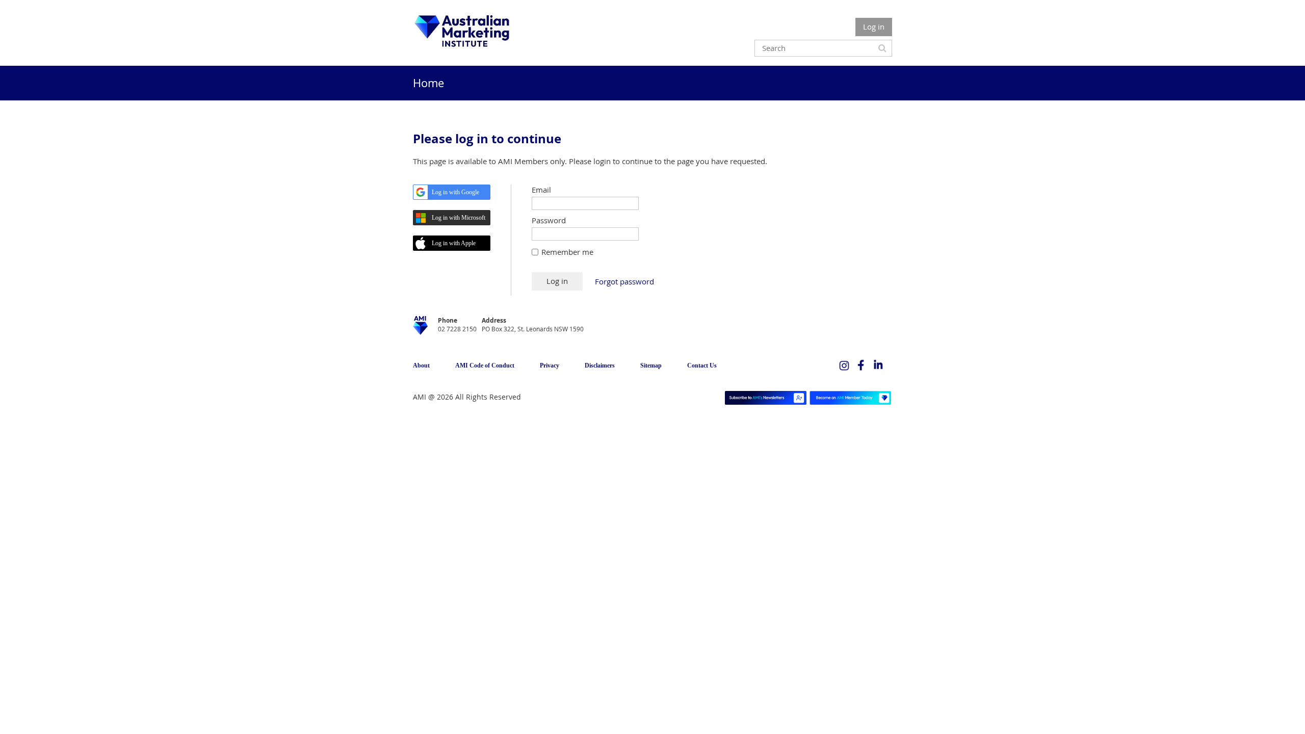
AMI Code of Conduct (484, 365)
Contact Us (702, 365)
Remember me (567, 252)
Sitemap (651, 365)
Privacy (549, 365)
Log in (873, 26)
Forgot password (624, 281)
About (421, 365)
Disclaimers (600, 365)
